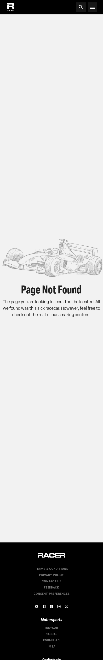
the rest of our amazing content (60, 314)
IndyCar (51, 628)
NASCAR (52, 634)
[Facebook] (44, 606)
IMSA (51, 646)
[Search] (81, 7)
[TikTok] (51, 606)
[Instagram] (59, 606)
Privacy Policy (51, 575)
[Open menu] (92, 7)
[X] (66, 606)
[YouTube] (37, 606)
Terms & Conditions (51, 569)
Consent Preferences (52, 593)
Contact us (51, 581)
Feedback (51, 587)
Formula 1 (51, 640)
